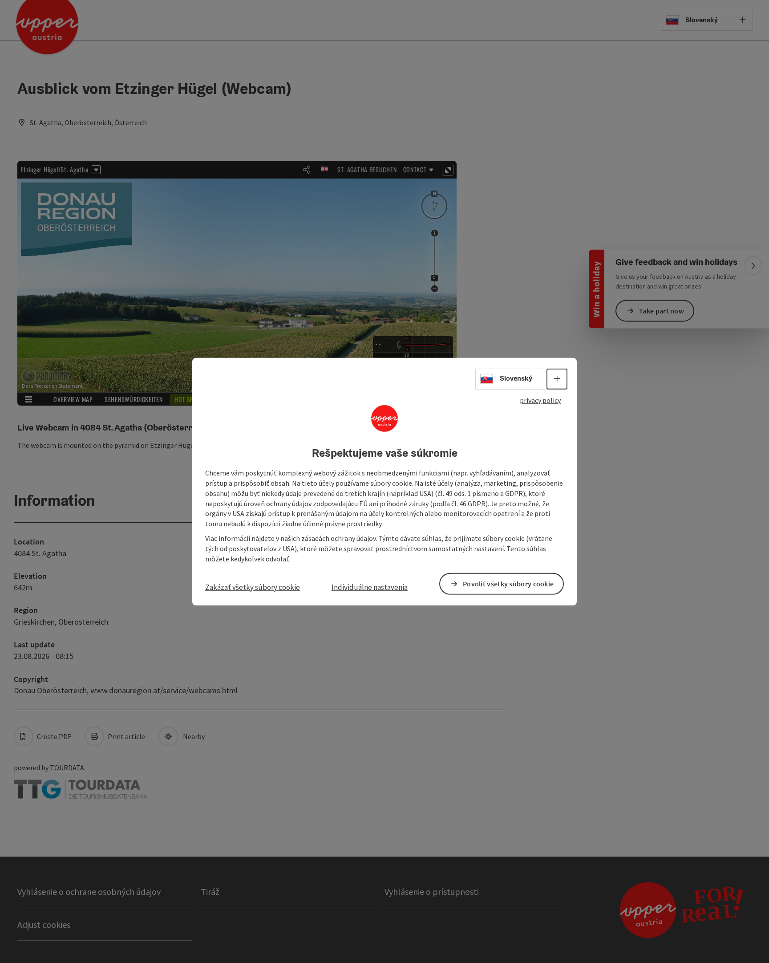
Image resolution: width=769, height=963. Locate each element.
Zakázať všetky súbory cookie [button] (252, 587)
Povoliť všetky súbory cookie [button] (508, 583)
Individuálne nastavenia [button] (370, 587)
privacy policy (540, 399)
